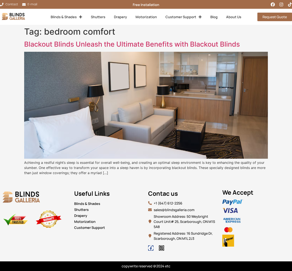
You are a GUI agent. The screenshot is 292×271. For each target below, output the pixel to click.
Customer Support (180, 17)
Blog (214, 17)
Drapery (120, 17)
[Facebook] (273, 4)
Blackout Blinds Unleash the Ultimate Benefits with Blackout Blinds (132, 44)
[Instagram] (281, 4)
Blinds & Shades (64, 17)
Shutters (98, 17)
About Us (233, 17)
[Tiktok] (290, 4)
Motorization (146, 17)
